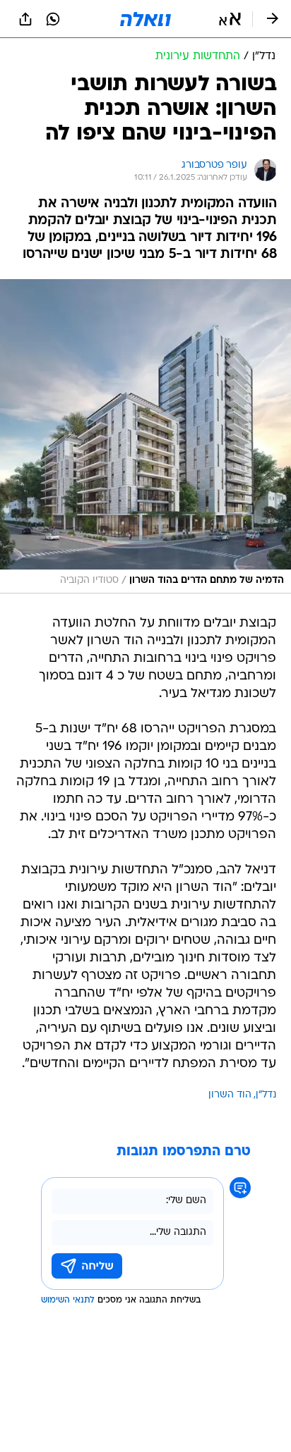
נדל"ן (266, 1095)
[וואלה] (145, 19)
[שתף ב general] (25, 19)
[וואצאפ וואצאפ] (53, 19)
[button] (230, 19)
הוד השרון (229, 1095)
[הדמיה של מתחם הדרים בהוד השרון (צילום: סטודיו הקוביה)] (145, 436)
